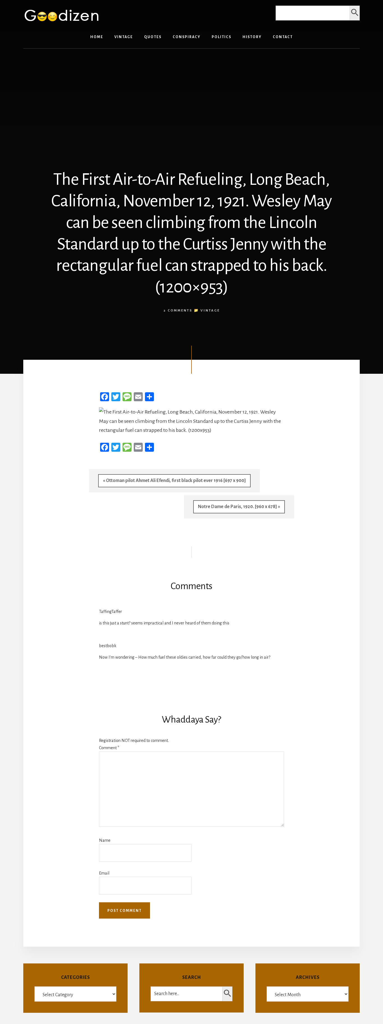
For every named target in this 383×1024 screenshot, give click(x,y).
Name (104, 840)
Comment (109, 748)
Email (104, 873)
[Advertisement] (191, 96)
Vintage (210, 310)
